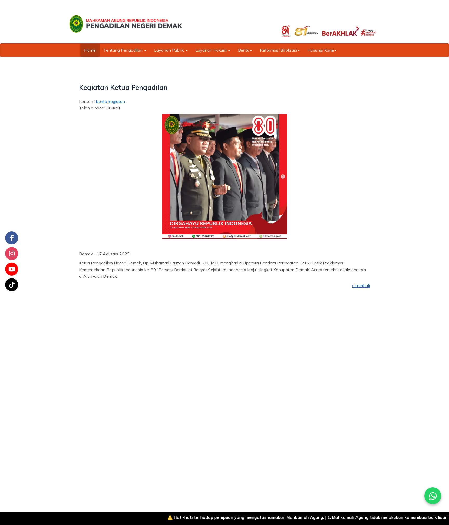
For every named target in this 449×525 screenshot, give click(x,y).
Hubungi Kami (320, 50)
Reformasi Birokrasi (278, 50)
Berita (243, 50)
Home (90, 50)
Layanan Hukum (211, 50)
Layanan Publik (169, 50)
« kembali (361, 285)
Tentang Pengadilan (123, 50)
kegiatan (116, 101)
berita (101, 101)
